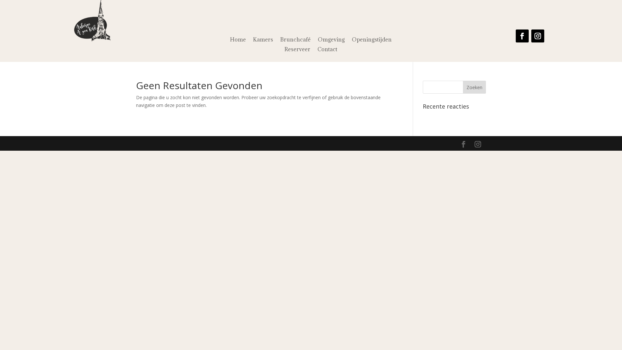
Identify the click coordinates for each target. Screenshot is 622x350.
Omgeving (331, 40)
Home (238, 40)
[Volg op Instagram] (537, 35)
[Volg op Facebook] (522, 35)
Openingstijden (372, 40)
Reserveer (297, 50)
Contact (327, 50)
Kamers (263, 40)
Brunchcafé (295, 40)
